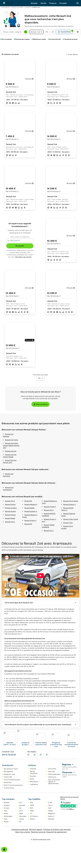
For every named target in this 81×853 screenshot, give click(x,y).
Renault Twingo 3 (50, 507)
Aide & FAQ (8, 777)
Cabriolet (51, 771)
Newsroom (7, 782)
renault (27, 7)
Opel (5, 811)
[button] (41, 32)
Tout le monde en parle (12, 780)
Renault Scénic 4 (30, 520)
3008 (32, 811)
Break (32, 779)
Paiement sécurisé (38, 832)
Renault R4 (28, 524)
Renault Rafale (29, 508)
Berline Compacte (34, 772)
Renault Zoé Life (10, 451)
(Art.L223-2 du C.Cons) (23, 257)
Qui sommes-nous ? (11, 769)
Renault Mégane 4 (30, 504)
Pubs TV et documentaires (13, 785)
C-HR (50, 802)
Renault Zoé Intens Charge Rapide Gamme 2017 (11, 445)
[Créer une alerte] (4, 849)
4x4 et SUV (52, 769)
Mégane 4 (51, 813)
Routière (33, 776)
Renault (6, 802)
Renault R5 (28, 501)
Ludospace (34, 784)
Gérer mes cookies (22, 832)
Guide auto (52, 777)
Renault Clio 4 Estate (70, 501)
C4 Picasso (34, 816)
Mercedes (22, 816)
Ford (21, 811)
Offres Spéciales (54, 774)
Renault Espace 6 (30, 511)
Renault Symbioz (11, 508)
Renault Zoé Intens (11, 440)
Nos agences (8, 771)
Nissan (6, 822)
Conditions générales (19, 829)
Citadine (33, 769)
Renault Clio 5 (10, 501)
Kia (20, 808)
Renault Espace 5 (69, 504)
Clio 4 (50, 805)
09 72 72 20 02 (9, 754)
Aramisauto (6, 7)
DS (20, 822)
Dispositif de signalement (56, 832)
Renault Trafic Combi (70, 519)
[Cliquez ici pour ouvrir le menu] (77, 3)
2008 (32, 805)
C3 (31, 813)
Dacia (6, 813)
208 (31, 802)
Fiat (20, 802)
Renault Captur (10, 504)
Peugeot (7, 805)
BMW (21, 813)
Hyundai (22, 805)
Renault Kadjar (10, 518)
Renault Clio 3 (49, 530)
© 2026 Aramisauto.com (40, 839)
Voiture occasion (17, 7)
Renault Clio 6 (10, 522)
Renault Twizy (68, 523)
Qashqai (51, 819)
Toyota (21, 819)
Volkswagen (8, 816)
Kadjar (50, 811)
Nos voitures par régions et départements (54, 781)
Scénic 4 (51, 816)
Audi (5, 819)
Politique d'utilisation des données (57, 829)
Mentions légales (35, 829)
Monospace (34, 782)
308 (31, 808)
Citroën (6, 808)
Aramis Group (9, 788)
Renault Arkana (10, 515)
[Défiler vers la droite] (53, 32)
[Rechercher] (25, 32)
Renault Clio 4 (49, 510)
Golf (49, 808)
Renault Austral (10, 511)
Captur (32, 819)
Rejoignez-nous (9, 774)
